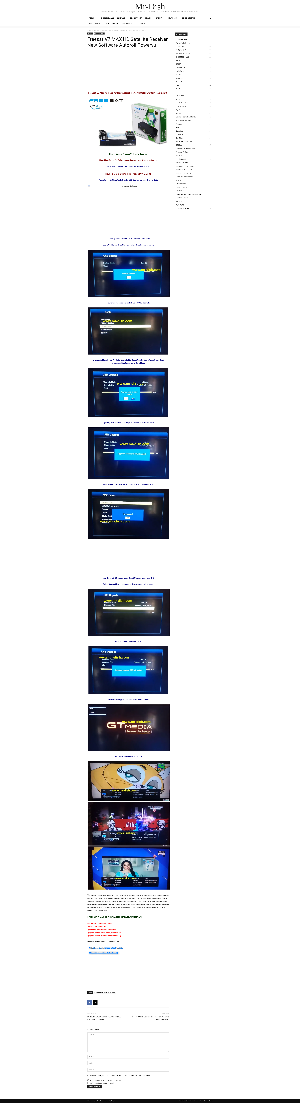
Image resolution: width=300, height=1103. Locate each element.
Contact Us (198, 1101)
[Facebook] (89, 1002)
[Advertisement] (128, 69)
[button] (210, 18)
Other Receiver (188, 18)
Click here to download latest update (106, 948)
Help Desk (172, 18)
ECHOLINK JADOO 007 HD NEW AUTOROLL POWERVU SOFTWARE (104, 1018)
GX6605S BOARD (107, 18)
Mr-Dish (181, 1101)
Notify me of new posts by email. (102, 1083)
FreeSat (96, 30)
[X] (95, 1002)
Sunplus (121, 18)
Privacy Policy (208, 1101)
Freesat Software (99, 33)
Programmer (136, 18)
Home (89, 30)
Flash (148, 18)
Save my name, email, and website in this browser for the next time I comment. (120, 1075)
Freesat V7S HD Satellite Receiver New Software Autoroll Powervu (150, 1018)
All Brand (140, 24)
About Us (189, 1101)
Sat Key (159, 18)
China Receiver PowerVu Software (104, 992)
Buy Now (126, 24)
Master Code (95, 24)
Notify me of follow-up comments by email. (105, 1080)
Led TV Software (111, 24)
